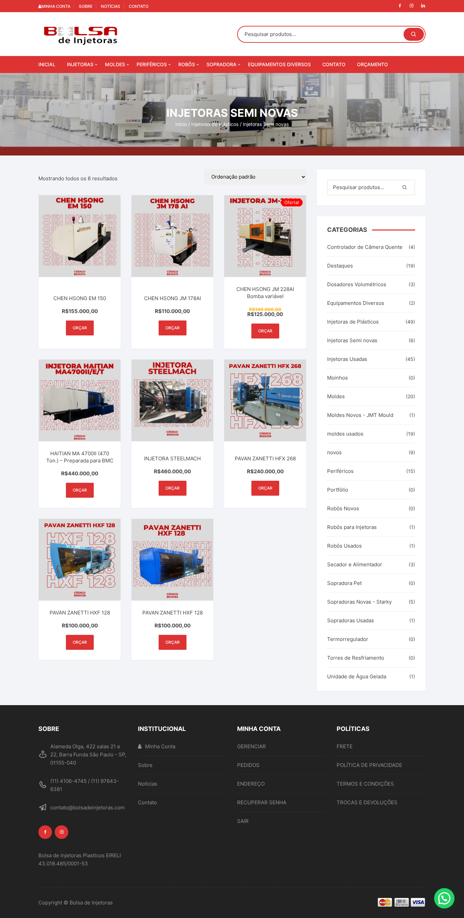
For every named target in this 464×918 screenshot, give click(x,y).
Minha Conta (55, 6)
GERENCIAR (251, 746)
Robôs (186, 64)
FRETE (345, 746)
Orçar (80, 327)
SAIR (243, 821)
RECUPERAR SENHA (261, 802)
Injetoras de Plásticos (214, 124)
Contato (138, 6)
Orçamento (372, 64)
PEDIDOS (248, 765)
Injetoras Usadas (347, 359)
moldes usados (345, 433)
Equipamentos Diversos (279, 64)
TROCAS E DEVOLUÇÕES (367, 802)
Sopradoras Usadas (350, 620)
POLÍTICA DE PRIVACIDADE (369, 765)
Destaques (340, 265)
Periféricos (152, 64)
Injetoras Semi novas (352, 340)
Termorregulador (347, 639)
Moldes (115, 64)
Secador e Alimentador (354, 564)
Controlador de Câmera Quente (365, 247)
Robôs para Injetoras (352, 527)
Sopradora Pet (344, 583)
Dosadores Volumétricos (356, 284)
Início (181, 124)
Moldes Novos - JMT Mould (360, 415)
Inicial (46, 64)
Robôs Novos (343, 508)
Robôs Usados (344, 546)
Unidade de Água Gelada (356, 676)
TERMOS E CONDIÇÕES (365, 784)
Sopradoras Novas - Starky (359, 602)
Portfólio (337, 489)
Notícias (110, 6)
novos (334, 452)
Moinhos (337, 377)
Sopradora (221, 64)
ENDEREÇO (251, 784)
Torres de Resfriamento (355, 658)
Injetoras (80, 64)
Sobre (85, 6)
